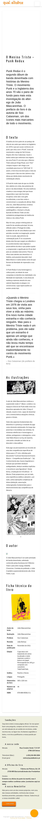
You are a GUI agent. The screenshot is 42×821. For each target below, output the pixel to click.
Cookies (29, 818)
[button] (37, 4)
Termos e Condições (31, 816)
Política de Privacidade (17, 818)
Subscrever (10, 803)
